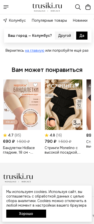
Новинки (80, 20)
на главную (34, 50)
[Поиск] (78, 7)
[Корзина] (88, 7)
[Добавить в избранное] (35, 85)
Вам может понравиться (47, 69)
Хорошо (26, 213)
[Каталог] (6, 7)
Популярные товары (49, 20)
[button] (22, 104)
